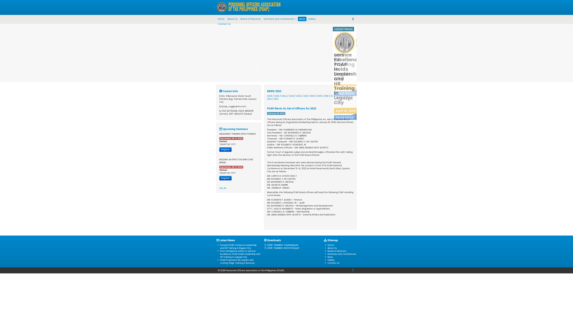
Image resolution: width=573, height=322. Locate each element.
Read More (344, 117)
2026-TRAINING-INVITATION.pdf (283, 248)
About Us (232, 18)
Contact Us (224, 23)
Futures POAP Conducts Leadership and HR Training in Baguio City (238, 247)
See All (222, 188)
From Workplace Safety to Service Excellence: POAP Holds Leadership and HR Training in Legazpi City (240, 254)
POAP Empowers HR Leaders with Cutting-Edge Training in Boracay (237, 261)
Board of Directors (251, 18)
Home (221, 18)
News (302, 18)
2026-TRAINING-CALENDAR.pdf (282, 245)
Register (225, 149)
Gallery (312, 18)
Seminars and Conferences (279, 18)
